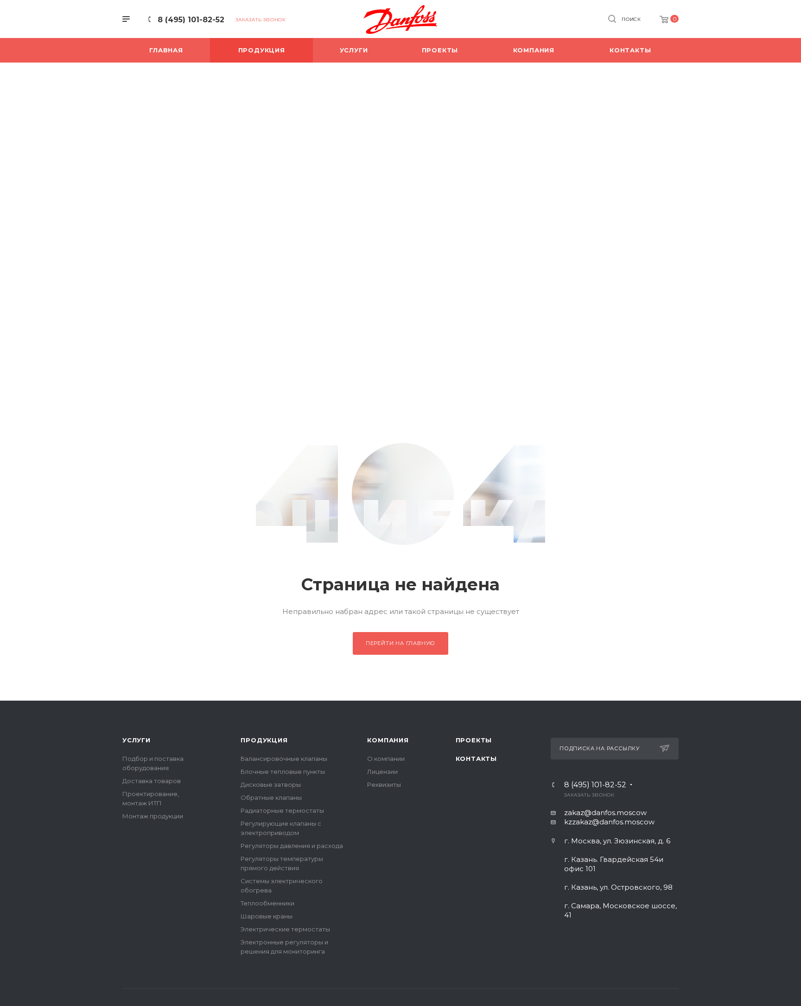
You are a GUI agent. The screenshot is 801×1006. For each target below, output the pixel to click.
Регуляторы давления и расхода (292, 845)
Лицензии (382, 771)
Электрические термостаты (285, 929)
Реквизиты (384, 784)
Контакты (476, 758)
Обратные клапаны (271, 797)
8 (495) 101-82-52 (191, 19)
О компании (386, 758)
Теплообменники (267, 903)
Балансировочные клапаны (284, 758)
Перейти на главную (400, 643)
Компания (387, 740)
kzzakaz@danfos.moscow (609, 821)
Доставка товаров (151, 781)
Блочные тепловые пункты (283, 771)
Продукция (264, 740)
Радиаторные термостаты (282, 810)
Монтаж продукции (152, 816)
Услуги (136, 740)
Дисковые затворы (271, 784)
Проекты (474, 740)
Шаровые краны (266, 916)
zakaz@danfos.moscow (605, 812)
